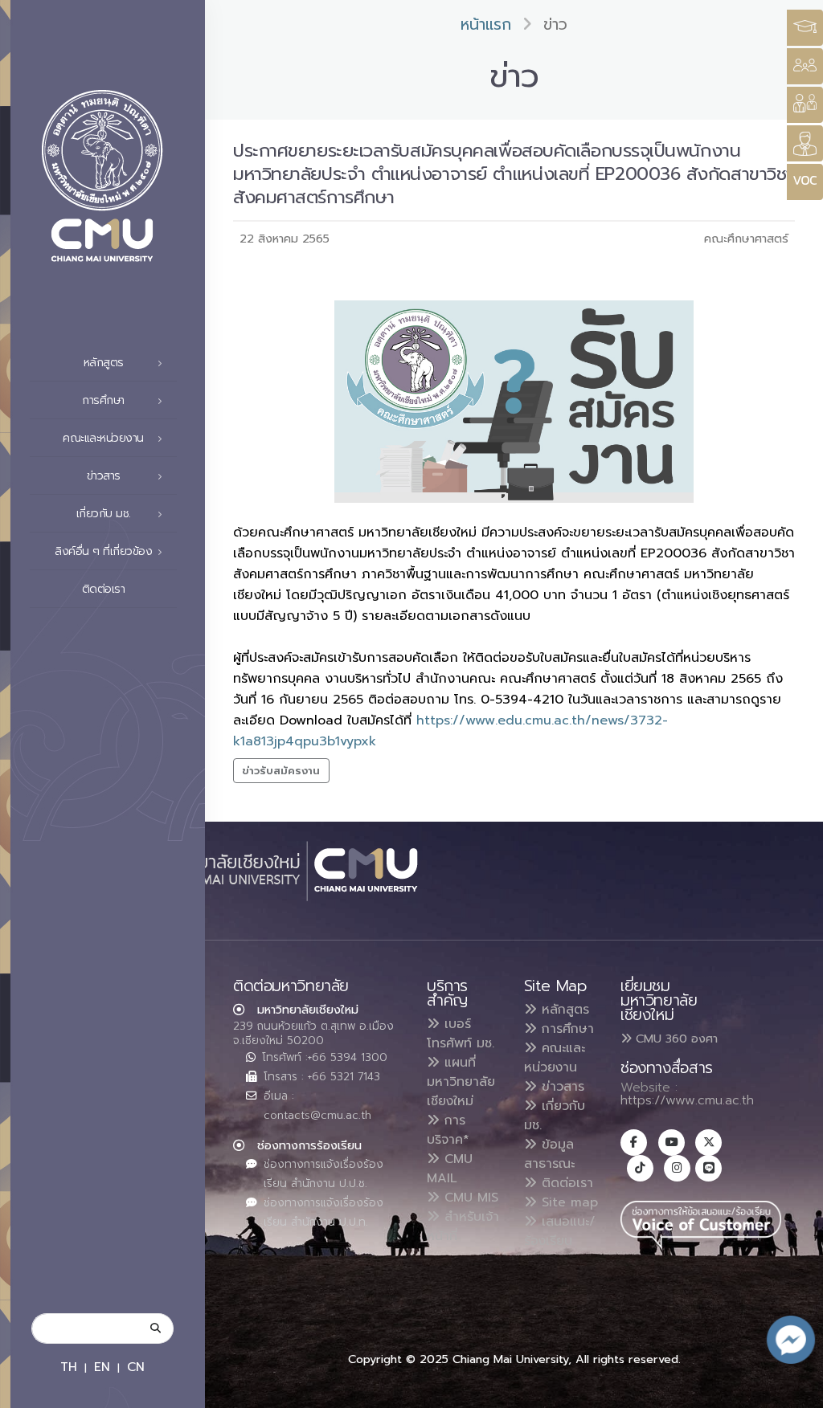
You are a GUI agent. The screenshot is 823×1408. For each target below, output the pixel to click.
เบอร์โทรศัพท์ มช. (460, 1033)
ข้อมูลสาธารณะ (549, 1154)
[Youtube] (671, 1142)
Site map (567, 1202)
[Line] (708, 1168)
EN (102, 1366)
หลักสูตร (563, 1009)
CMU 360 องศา (675, 1038)
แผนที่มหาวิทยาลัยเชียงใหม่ (461, 1082)
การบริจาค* (448, 1130)
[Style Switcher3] (805, 28)
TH (68, 1366)
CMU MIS (469, 1197)
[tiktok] (640, 1168)
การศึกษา (565, 1029)
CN (136, 1366)
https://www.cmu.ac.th (687, 1100)
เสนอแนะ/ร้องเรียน (560, 1231)
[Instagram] (677, 1168)
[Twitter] (708, 1142)
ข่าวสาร (560, 1086)
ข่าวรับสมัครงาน (281, 770)
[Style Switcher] (805, 66)
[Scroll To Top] (795, 1390)
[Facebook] (633, 1142)
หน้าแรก (486, 24)
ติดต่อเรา (103, 589)
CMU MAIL (450, 1168)
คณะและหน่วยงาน (554, 1058)
